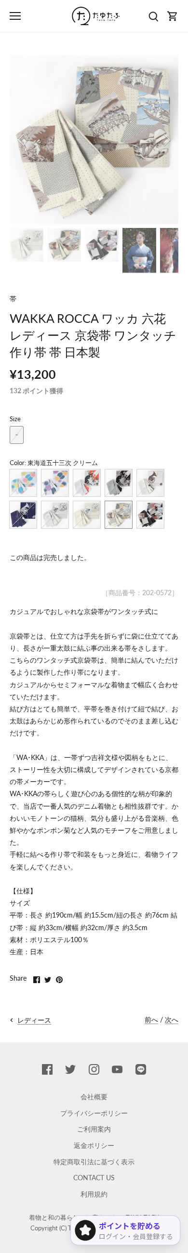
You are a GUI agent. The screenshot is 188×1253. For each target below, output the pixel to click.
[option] (94, 139)
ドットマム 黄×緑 (23, 482)
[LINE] (140, 1069)
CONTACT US (94, 1177)
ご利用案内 (94, 1129)
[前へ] (22, 140)
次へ (171, 1019)
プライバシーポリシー (94, 1113)
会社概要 (94, 1097)
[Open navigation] (15, 16)
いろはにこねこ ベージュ (86, 482)
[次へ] (166, 140)
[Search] (153, 16)
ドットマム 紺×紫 (54, 482)
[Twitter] (70, 1069)
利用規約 (94, 1194)
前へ (151, 1019)
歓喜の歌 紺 (23, 514)
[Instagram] (94, 1069)
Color (17, 463)
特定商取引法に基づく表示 (94, 1162)
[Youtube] (117, 1069)
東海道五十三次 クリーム (118, 514)
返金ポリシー (94, 1145)
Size (15, 419)
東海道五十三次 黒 (150, 514)
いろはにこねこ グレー (118, 482)
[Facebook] (47, 1069)
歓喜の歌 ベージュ (150, 482)
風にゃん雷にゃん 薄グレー (54, 514)
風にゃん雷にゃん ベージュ (86, 514)
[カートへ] (172, 16)
